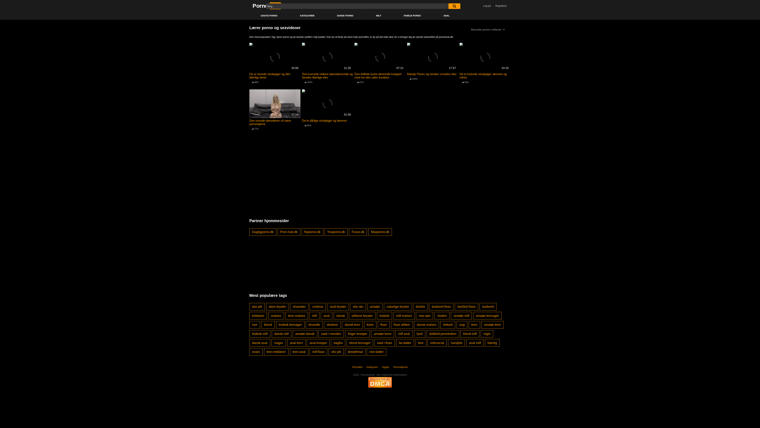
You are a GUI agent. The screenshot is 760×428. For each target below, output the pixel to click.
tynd (420, 333)
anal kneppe (318, 343)
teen (474, 324)
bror (421, 343)
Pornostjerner (400, 367)
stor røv (358, 306)
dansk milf (281, 333)
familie (420, 306)
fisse (383, 324)
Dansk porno (345, 15)
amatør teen (492, 324)
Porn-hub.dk (288, 232)
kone (370, 324)
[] (454, 6)
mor (254, 324)
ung (462, 324)
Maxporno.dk (380, 232)
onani (256, 351)
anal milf (475, 343)
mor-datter (376, 351)
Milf (378, 15)
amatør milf (461, 315)
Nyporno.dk (312, 232)
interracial (437, 343)
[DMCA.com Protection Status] (380, 381)
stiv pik (336, 351)
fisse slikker (402, 324)
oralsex (276, 315)
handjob (456, 343)
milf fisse (318, 351)
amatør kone (382, 333)
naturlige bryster (398, 306)
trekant (448, 324)
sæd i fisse (384, 343)
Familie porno (412, 15)
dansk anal (259, 343)
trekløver (258, 315)
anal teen (296, 343)
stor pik (257, 306)
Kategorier (307, 15)
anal (327, 315)
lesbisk (384, 315)
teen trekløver (276, 351)
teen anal (299, 351)
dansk (340, 315)
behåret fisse (467, 306)
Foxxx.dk (358, 232)
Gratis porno (269, 15)
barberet (488, 306)
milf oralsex (404, 315)
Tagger (385, 367)
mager (278, 343)
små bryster (338, 306)
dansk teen (352, 324)
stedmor (332, 324)
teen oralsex (296, 315)
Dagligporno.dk (263, 232)
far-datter (405, 343)
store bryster (277, 306)
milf (314, 315)
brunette (314, 324)
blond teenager (359, 343)
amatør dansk (304, 333)
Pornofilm (357, 367)
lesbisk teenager (290, 324)
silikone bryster (362, 315)
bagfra (338, 343)
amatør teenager (487, 315)
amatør (375, 306)
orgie (487, 333)
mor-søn (424, 315)
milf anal (404, 333)
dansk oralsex (426, 324)
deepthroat (355, 351)
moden (442, 315)
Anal (447, 15)
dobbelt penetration (442, 333)
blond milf (470, 333)
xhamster (299, 306)
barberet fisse (441, 306)
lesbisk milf (260, 333)
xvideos (317, 306)
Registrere (501, 6)
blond (268, 324)
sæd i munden (331, 333)
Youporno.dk (336, 232)
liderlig (492, 343)
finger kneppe (357, 333)
